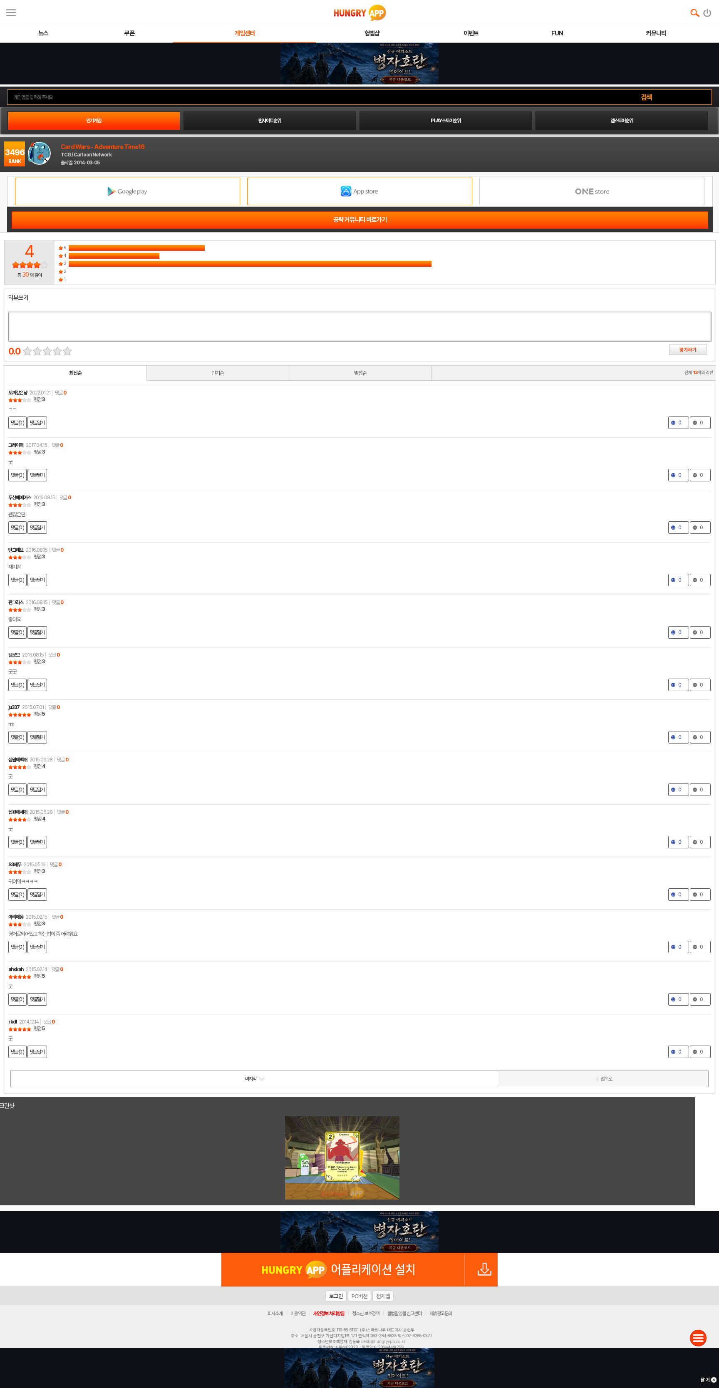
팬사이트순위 (269, 121)
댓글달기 (37, 423)
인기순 (217, 373)
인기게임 (93, 121)
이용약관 (297, 1313)
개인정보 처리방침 (328, 1313)
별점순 (360, 373)
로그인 (336, 1296)
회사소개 (275, 1313)
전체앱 (383, 1296)
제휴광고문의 (440, 1313)
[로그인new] (707, 11)
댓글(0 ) (17, 423)
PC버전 (359, 1296)
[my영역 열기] (11, 11)
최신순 (75, 373)
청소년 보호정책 (365, 1313)
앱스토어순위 (621, 121)
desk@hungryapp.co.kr (383, 1341)
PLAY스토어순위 (446, 121)
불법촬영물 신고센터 (404, 1313)
